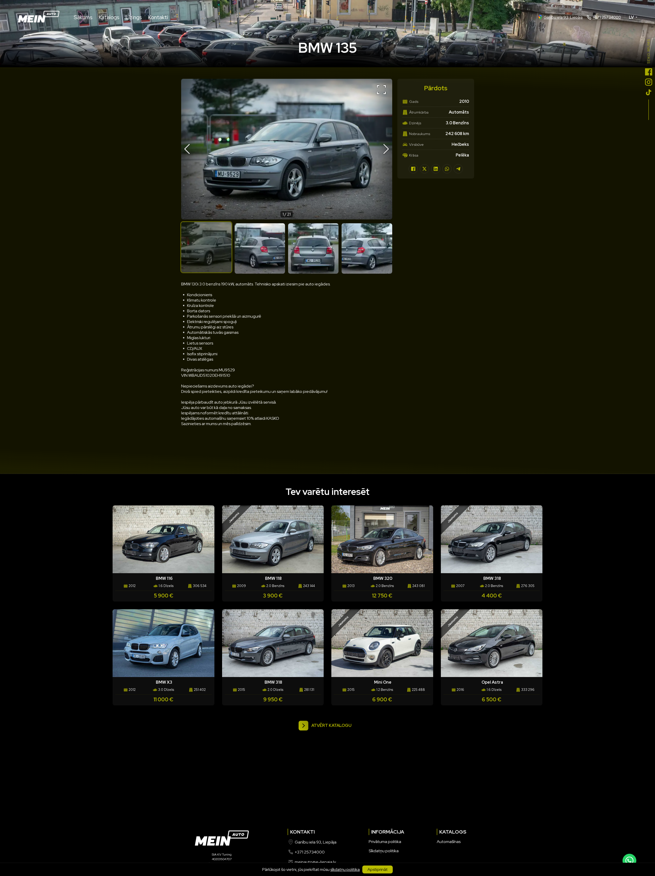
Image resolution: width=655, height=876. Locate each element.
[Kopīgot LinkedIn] (435, 168)
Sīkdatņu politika (384, 850)
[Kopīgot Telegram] (458, 168)
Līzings (133, 17)
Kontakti (158, 17)
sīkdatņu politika (345, 869)
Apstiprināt (377, 869)
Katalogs (109, 17)
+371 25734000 (607, 17)
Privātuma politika (385, 841)
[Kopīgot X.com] (424, 168)
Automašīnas (449, 841)
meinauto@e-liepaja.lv (315, 862)
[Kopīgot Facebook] (413, 168)
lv (631, 17)
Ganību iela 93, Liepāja (563, 17)
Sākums (83, 17)
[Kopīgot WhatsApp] (447, 168)
